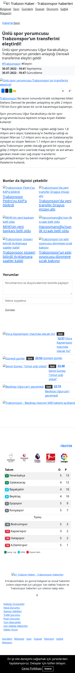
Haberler (8, 23)
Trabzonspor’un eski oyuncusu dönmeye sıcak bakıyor (55, 256)
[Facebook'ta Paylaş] (3, 91)
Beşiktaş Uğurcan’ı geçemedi (57, 390)
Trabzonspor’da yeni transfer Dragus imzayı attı (55, 205)
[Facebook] (36, 595)
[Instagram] (38, 595)
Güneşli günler (48, 358)
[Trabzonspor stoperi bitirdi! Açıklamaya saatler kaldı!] (19, 243)
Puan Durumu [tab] (13, 446)
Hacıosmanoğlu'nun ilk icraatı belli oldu (55, 228)
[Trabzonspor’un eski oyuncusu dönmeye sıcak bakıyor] (55, 243)
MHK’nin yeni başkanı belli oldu (17, 228)
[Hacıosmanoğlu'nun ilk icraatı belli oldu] (55, 219)
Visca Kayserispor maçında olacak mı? (64, 344)
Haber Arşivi (10, 629)
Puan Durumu (11, 618)
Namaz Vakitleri (12, 611)
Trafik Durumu (11, 615)
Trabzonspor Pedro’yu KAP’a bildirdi (15, 200)
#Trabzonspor (11, 64)
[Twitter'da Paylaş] (6, 91)
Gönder (10, 310)
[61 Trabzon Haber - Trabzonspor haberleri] (38, 3)
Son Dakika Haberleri (15, 626)
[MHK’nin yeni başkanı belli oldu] (19, 219)
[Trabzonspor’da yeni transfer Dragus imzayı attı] (55, 191)
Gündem (27, 9)
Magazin (5, 13)
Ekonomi (52, 9)
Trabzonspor (8, 98)
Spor (16, 9)
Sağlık (64, 9)
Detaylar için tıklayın (37, 562)
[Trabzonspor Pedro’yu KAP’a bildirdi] (19, 189)
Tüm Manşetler (12, 622)
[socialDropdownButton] (14, 91)
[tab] (10, 458)
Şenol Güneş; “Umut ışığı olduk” (57, 372)
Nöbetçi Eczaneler (14, 604)
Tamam (47, 668)
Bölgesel (5, 9)
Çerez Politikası (32, 668)
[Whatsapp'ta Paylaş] (10, 91)
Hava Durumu (11, 607)
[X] (37, 595)
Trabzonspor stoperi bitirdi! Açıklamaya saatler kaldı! (19, 256)
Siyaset (39, 9)
